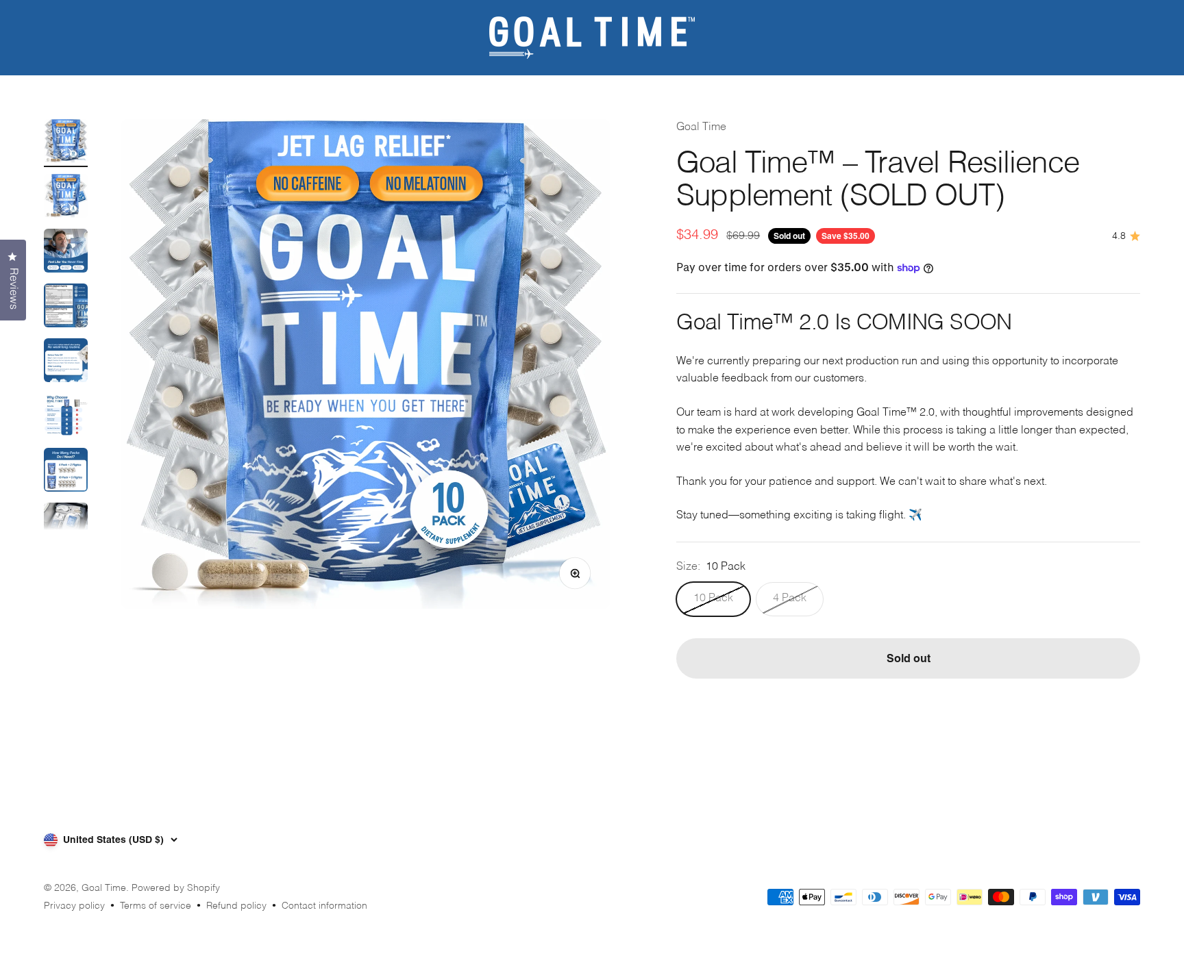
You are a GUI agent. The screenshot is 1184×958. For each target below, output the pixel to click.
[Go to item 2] (66, 198)
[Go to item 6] (66, 417)
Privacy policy (74, 906)
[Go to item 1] (66, 143)
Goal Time (701, 127)
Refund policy (236, 906)
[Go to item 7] (66, 472)
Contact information (324, 906)
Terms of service (155, 906)
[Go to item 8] (66, 527)
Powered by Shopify (176, 888)
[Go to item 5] (66, 362)
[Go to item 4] (66, 307)
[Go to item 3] (66, 253)
